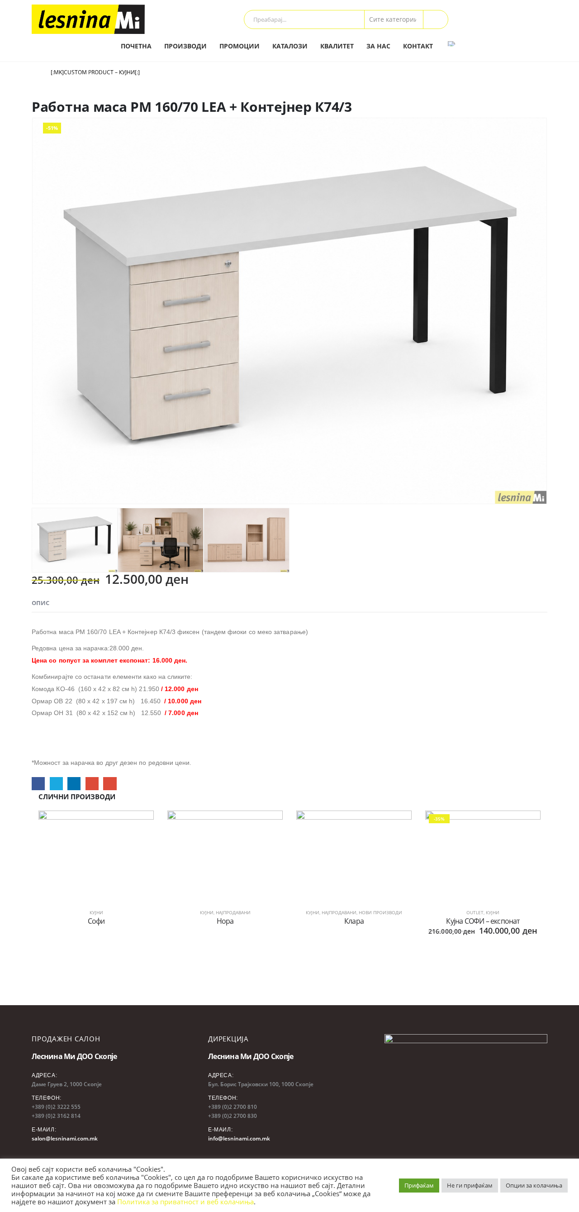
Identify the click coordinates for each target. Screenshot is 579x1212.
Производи (185, 46)
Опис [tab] (40, 603)
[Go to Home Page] (35, 72)
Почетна (136, 46)
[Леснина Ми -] (88, 19)
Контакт (418, 46)
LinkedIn (74, 783)
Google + (92, 783)
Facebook (38, 783)
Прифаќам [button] (419, 1185)
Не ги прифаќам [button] (470, 1185)
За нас (378, 46)
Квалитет (337, 46)
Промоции (239, 46)
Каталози (290, 46)
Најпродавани (233, 912)
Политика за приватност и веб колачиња (185, 1201)
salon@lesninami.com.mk (65, 1138)
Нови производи (380, 912)
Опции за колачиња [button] (534, 1185)
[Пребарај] (435, 19)
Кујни (96, 912)
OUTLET (475, 912)
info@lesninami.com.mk (239, 1138)
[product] (96, 854)
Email (109, 783)
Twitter (56, 783)
